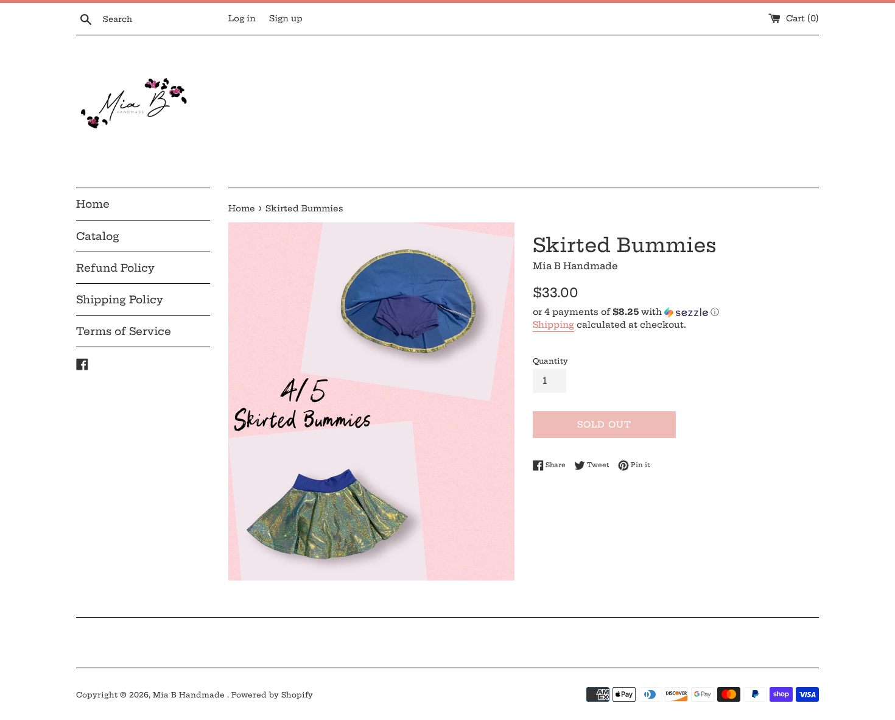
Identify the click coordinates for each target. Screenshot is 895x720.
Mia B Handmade (190, 694)
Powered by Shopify (272, 694)
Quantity (550, 360)
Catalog (97, 236)
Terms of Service (123, 331)
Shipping (553, 324)
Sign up (286, 18)
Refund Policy (115, 267)
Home (93, 203)
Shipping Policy (119, 299)
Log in (242, 18)
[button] (676, 312)
